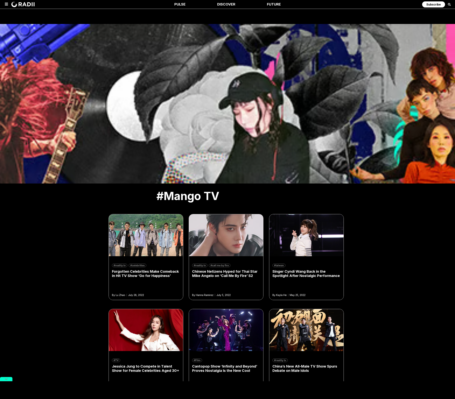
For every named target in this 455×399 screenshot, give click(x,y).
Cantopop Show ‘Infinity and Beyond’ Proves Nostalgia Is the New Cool (224, 368)
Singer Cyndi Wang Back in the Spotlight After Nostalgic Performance (306, 273)
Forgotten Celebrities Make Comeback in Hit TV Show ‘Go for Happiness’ (145, 273)
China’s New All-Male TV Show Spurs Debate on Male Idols (304, 368)
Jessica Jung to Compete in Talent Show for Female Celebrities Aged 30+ (145, 368)
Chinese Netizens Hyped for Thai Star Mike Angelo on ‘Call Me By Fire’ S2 (225, 273)
